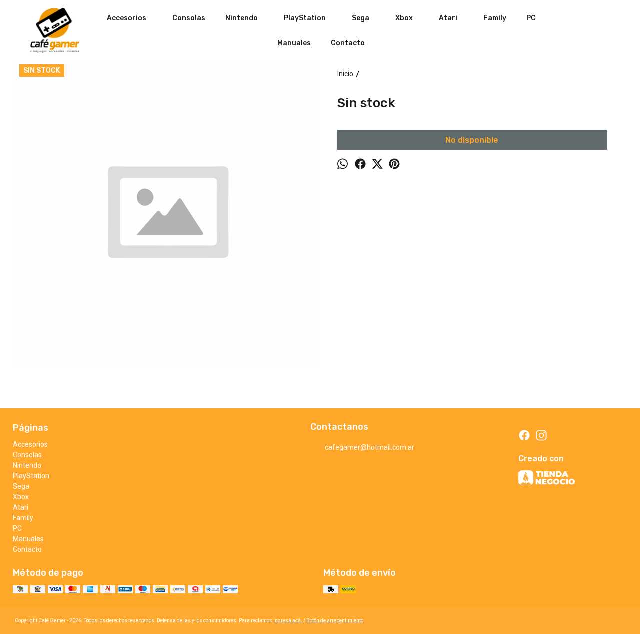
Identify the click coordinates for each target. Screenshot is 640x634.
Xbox (404, 18)
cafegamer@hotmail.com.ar (369, 447)
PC (531, 18)
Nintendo (242, 18)
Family (495, 18)
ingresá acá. (289, 620)
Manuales (294, 43)
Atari (448, 18)
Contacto (348, 43)
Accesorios (126, 18)
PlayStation (305, 18)
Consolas (189, 18)
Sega (361, 18)
